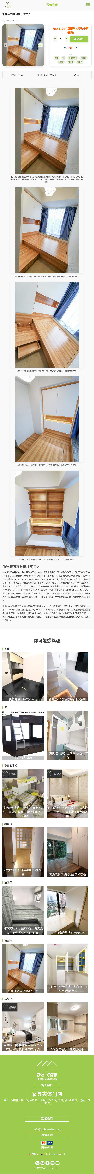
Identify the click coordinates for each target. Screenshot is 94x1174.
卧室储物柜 (73, 58)
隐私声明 (47, 1147)
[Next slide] (41, 45)
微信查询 (52, 4)
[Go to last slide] (5, 45)
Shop (10, 21)
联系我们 (47, 1118)
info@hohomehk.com (47, 1129)
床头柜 (80, 62)
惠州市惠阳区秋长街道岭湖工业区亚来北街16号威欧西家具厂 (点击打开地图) (47, 1102)
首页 (4, 21)
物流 (57, 1167)
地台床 (70, 62)
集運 (49, 1167)
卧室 (16, 21)
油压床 (61, 62)
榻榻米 (84, 58)
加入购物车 (79, 39)
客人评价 (47, 1085)
